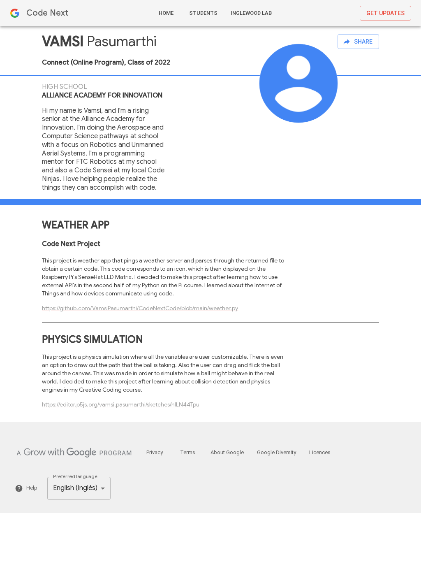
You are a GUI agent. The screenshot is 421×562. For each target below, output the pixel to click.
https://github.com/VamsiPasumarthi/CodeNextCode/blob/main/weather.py (140, 308)
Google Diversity (276, 452)
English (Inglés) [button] (75, 488)
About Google (227, 452)
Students (203, 13)
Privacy (154, 452)
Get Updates (385, 13)
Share (363, 41)
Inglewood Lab (251, 13)
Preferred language (75, 477)
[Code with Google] (74, 452)
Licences (320, 452)
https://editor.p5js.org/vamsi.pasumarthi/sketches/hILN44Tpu (120, 404)
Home (166, 13)
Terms (187, 452)
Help (31, 488)
